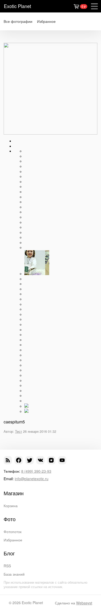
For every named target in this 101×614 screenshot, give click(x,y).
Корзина (11, 506)
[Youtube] (62, 460)
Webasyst (84, 602)
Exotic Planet (17, 6)
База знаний (14, 574)
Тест (18, 431)
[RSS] (8, 460)
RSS (7, 566)
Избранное (46, 21)
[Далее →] (50, 133)
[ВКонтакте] (40, 460)
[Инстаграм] (51, 460)
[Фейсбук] (19, 460)
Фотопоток (12, 531)
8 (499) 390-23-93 (36, 471)
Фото (10, 519)
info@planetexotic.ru (31, 478)
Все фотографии (18, 21)
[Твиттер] (29, 460)
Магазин (14, 493)
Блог (9, 553)
